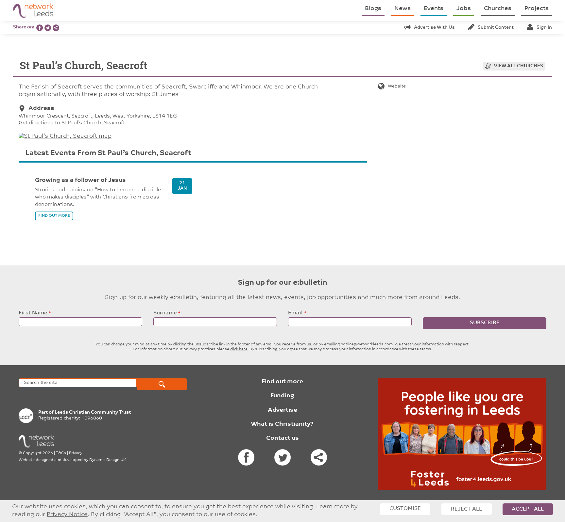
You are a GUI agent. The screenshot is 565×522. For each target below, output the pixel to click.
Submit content (496, 27)
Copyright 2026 (38, 453)
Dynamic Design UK (107, 460)
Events (433, 9)
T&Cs (61, 453)
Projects (536, 9)
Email (295, 313)
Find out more (282, 382)
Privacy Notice (67, 515)
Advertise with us (434, 27)
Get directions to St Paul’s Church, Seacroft (72, 123)
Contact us (282, 438)
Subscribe (485, 322)
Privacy (75, 453)
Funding (282, 396)
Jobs (463, 9)
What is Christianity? (282, 424)
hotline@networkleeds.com (367, 344)
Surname (165, 313)
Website (397, 86)
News (402, 9)
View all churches (518, 66)
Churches (497, 9)
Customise (405, 508)
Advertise (282, 410)
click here (239, 349)
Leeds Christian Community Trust (93, 412)
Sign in (544, 27)
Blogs (373, 9)
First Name (33, 313)
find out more (54, 216)
